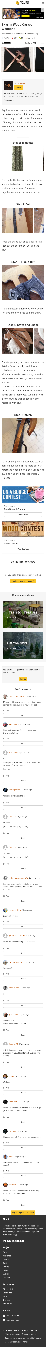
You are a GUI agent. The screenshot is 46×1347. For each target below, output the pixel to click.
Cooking (6, 1266)
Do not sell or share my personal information (23, 1338)
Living (5, 1270)
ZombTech (13, 1102)
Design (6, 1259)
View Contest (23, 514)
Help (5, 1296)
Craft (5, 1263)
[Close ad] (42, 10)
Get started (7, 1293)
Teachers (6, 1277)
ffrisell (11, 1076)
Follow (18, 87)
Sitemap (6, 1300)
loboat (11, 1157)
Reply (23, 715)
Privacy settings (29, 1334)
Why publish (8, 1289)
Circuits (6, 1252)
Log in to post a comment (23, 1212)
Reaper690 (13, 753)
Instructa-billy (15, 910)
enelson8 (13, 1131)
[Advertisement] (23, 13)
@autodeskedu (12, 1320)
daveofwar (8, 34)
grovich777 (13, 1015)
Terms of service (30, 1330)
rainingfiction (14, 790)
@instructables (12, 1315)
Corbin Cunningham (17, 696)
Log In (23, 679)
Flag (7, 710)
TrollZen (12, 817)
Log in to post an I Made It (23, 581)
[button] (3, 3)
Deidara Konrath (15, 962)
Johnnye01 (13, 1044)
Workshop (20, 34)
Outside (6, 1274)
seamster (12, 1185)
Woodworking (32, 34)
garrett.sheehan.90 (17, 935)
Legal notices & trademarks (16, 1342)
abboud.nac (14, 988)
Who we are (7, 1303)
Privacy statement (12, 1334)
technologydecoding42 (18, 878)
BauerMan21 (14, 724)
